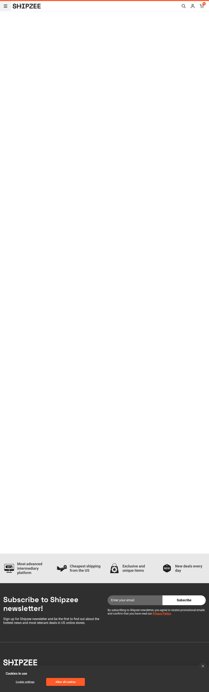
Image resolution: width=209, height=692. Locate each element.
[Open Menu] (5, 6)
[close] (202, 666)
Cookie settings (25, 681)
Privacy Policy (162, 613)
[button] (193, 6)
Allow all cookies (66, 681)
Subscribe (184, 600)
